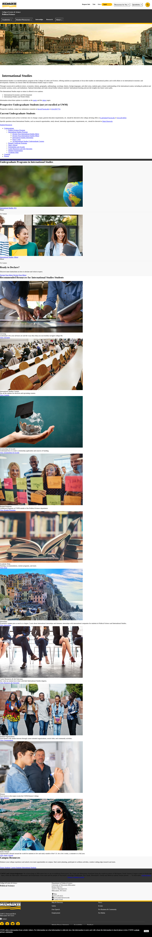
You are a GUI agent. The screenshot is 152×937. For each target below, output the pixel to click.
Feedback (90, 925)
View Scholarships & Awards (9, 452)
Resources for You (120, 4)
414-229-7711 (55, 109)
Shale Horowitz (107, 121)
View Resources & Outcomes (9, 683)
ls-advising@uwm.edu (107, 118)
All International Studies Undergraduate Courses (28, 141)
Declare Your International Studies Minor (25, 136)
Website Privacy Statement (60, 925)
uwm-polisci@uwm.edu (61, 898)
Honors (6, 156)
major (35, 100)
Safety (54, 906)
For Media (101, 913)
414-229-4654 (121, 118)
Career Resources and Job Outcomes (20, 149)
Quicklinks (136, 4)
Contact (4, 919)
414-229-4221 (58, 896)
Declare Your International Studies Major (25, 134)
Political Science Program (16, 130)
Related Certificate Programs (17, 143)
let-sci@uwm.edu (43, 109)
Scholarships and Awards (16, 147)
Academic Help (13, 152)
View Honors (4, 798)
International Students (29, 867)
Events (100, 906)
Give (99, 4)
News (100, 902)
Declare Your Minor (19, 275)
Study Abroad (12, 145)
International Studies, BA (8, 208)
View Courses (4, 395)
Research (49, 19)
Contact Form (58, 899)
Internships (39, 19)
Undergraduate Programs (8, 160)
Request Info (86, 4)
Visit (94, 4)
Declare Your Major (6, 275)
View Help (3, 568)
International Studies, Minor (9, 257)
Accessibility (78, 925)
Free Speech (56, 909)
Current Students (16, 867)
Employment (56, 913)
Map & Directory (57, 902)
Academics (6, 20)
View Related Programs (8, 510)
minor (44, 100)
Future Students (5, 867)
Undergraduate (9, 128)
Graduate (7, 154)
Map (55, 894)
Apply (105, 4)
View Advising (5, 337)
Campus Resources (35, 160)
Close (146, 931)
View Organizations (6, 740)
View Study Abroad (6, 855)
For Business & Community (107, 909)
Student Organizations (15, 150)
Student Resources (23, 20)
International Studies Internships (22, 137)
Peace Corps (16, 139)
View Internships (5, 625)
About (58, 20)
